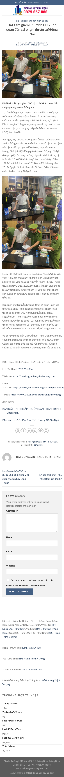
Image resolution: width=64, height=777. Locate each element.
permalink (38, 445)
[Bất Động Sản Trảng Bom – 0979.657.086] (32, 10)
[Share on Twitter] (29, 430)
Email (9, 551)
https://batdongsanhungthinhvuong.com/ (34, 376)
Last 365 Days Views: (13, 737)
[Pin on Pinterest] (40, 430)
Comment (12, 510)
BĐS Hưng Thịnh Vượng (31, 658)
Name (10, 537)
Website (10, 565)
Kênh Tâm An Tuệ (31, 647)
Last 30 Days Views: (12, 729)
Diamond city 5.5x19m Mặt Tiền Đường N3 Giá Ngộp (31, 420)
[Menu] (4, 10)
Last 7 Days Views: (12, 720)
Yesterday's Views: (12, 712)
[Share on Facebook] (23, 430)
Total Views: (9, 746)
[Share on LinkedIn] (46, 430)
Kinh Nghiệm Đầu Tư (26, 21)
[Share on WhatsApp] (18, 430)
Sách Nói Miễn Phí (32, 669)
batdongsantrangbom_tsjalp (32, 45)
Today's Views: (10, 703)
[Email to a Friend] (34, 430)
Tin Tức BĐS (42, 21)
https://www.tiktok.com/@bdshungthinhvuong (36, 394)
